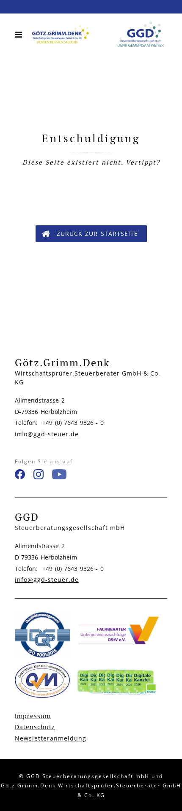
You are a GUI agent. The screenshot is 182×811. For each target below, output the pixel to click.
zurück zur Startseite (97, 234)
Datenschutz (35, 727)
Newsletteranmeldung (50, 738)
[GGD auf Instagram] (38, 476)
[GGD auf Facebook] (20, 476)
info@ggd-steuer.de (47, 434)
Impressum (33, 716)
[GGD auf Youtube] (59, 476)
